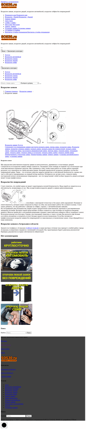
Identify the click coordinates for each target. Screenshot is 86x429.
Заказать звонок (5, 348)
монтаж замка (53, 151)
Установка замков (11, 407)
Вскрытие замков (26, 91)
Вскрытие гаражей (11, 389)
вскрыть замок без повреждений (53, 149)
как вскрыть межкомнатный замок (34, 151)
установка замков (16, 156)
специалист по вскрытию (14, 404)
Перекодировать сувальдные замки (17, 154)
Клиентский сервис (6, 345)
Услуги (7, 55)
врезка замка (54, 147)
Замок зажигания (11, 398)
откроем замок (64, 151)
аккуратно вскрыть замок (40, 147)
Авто (7, 385)
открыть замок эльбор (49, 153)
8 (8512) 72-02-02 (32, 228)
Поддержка (4, 341)
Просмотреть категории (14, 51)
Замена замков (10, 396)
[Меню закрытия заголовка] (2, 49)
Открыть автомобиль (12, 400)
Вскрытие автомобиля (13, 57)
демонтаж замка (16, 151)
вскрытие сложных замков (20, 149)
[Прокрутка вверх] (4, 425)
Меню (3, 51)
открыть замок (15, 153)
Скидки (3, 352)
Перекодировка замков (39, 154)
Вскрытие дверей (11, 60)
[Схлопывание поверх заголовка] (2, 66)
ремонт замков (53, 154)
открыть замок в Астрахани (31, 153)
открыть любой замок (66, 153)
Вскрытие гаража (11, 59)
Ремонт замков (10, 402)
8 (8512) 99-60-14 (7, 373)
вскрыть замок (36, 149)
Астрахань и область (8, 369)
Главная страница (11, 91)
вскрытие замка (65, 147)
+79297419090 (6, 376)
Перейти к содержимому (10, 2)
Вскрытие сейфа (11, 62)
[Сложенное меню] (2, 47)
